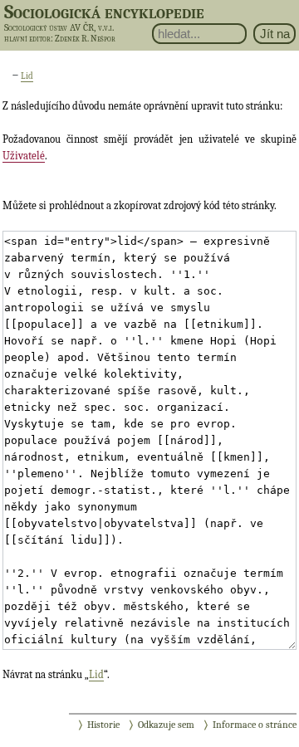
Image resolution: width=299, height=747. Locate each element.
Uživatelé (23, 155)
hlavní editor (27, 38)
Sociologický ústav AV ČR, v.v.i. (59, 27)
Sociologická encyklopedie (104, 11)
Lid (27, 76)
